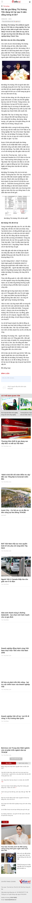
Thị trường (6, 6)
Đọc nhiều (8, 763)
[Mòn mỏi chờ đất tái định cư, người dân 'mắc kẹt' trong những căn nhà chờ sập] (8, 857)
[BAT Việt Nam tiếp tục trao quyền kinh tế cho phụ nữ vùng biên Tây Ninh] (16, 531)
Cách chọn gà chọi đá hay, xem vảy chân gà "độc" (15, 792)
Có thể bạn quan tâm (10, 396)
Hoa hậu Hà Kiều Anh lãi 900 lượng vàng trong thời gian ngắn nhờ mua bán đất (14, 848)
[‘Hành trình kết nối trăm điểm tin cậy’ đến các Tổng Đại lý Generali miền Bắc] (16, 462)
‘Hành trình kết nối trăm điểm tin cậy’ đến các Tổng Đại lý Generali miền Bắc (15, 477)
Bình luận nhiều (23, 763)
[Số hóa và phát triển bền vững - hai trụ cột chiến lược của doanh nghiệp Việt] (16, 670)
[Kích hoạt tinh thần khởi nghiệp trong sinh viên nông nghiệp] (10, 404)
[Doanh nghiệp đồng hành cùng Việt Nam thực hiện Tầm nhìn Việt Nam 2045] (16, 636)
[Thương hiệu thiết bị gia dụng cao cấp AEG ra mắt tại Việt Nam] (16, 428)
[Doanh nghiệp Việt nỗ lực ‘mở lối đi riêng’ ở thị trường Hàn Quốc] (16, 703)
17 (15, 787)
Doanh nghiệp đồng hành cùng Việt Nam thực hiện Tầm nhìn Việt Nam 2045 (15, 650)
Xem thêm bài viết (16, 758)
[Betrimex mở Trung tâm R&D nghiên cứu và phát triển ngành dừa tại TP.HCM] (16, 735)
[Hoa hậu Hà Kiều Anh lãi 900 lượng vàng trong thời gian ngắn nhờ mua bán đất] (16, 835)
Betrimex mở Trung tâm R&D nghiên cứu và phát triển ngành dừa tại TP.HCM (15, 750)
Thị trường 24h (6, 446)
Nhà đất (3, 515)
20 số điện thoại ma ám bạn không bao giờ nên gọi (15, 809)
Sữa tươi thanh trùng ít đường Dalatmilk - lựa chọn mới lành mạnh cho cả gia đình (15, 615)
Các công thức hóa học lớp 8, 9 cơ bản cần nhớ (14, 780)
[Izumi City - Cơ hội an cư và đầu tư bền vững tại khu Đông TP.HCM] (16, 498)
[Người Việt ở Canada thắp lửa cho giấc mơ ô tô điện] (16, 567)
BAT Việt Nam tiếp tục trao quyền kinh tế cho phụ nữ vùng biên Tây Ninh (14, 546)
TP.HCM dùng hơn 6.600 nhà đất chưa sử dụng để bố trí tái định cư (24, 866)
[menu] (2, 1)
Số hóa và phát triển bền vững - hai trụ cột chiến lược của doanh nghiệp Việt (15, 684)
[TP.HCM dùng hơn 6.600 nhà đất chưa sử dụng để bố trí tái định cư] (8, 869)
